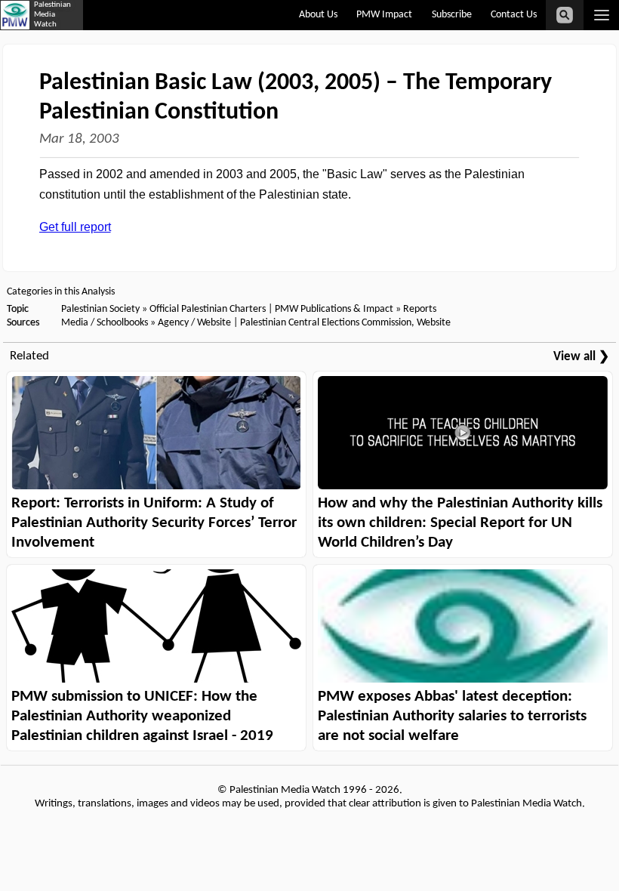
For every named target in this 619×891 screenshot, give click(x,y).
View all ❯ (581, 356)
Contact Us (514, 14)
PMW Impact (384, 14)
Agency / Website (194, 322)
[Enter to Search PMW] (565, 15)
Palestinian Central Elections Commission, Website (345, 322)
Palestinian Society (100, 309)
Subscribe (452, 14)
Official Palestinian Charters (207, 309)
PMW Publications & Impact (334, 309)
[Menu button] (601, 15)
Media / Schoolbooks (104, 322)
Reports (419, 309)
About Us (318, 14)
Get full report (75, 226)
